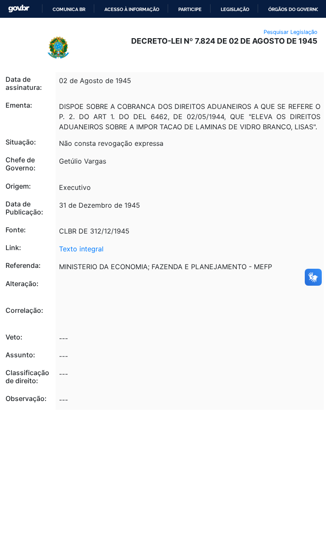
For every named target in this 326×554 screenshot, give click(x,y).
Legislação (235, 9)
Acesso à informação (131, 9)
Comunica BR (69, 9)
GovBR (18, 9)
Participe (190, 9)
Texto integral (81, 249)
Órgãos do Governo (293, 9)
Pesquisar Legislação (291, 32)
